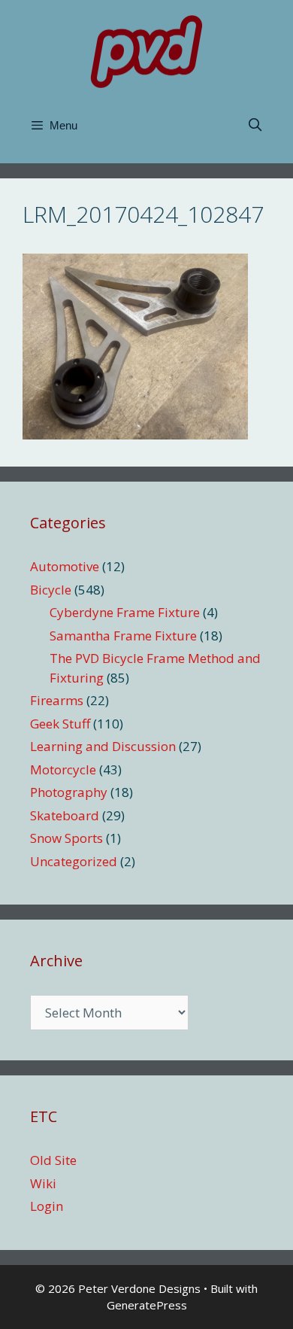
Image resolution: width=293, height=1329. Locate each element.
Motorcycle (63, 769)
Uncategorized (73, 861)
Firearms (56, 700)
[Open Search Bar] (254, 125)
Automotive (64, 566)
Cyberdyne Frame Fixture (125, 612)
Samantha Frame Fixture (123, 635)
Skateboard (64, 815)
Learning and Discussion (103, 746)
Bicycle (50, 589)
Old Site (53, 1160)
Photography (68, 792)
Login (46, 1206)
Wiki (43, 1183)
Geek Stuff (60, 723)
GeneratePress (147, 1304)
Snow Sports (66, 838)
